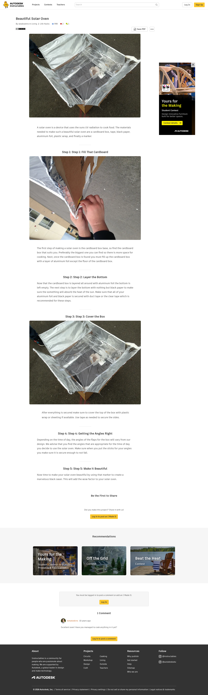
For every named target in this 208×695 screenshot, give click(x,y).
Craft (86, 668)
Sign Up (199, 4)
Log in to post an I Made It (104, 516)
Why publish (133, 656)
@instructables (169, 656)
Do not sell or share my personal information (128, 689)
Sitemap (131, 668)
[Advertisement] (177, 99)
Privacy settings (98, 689)
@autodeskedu (169, 662)
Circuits (87, 656)
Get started (132, 660)
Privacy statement (80, 689)
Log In (187, 4)
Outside (103, 664)
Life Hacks (44, 24)
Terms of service (62, 689)
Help (129, 664)
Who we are (132, 671)
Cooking (103, 656)
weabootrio (24, 24)
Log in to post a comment (104, 638)
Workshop (88, 660)
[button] (152, 29)
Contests (48, 4)
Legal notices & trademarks (162, 689)
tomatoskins (72, 621)
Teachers (61, 4)
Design (87, 664)
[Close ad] (193, 65)
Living (34, 24)
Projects (36, 4)
